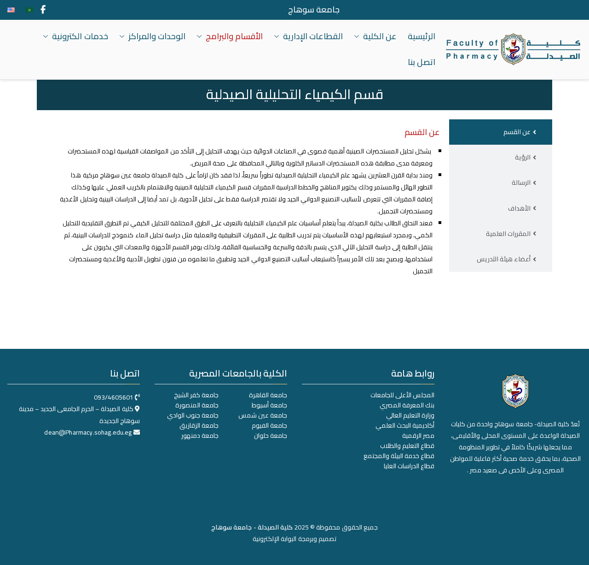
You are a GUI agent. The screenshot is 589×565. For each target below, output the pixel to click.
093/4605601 (113, 397)
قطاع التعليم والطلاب (407, 445)
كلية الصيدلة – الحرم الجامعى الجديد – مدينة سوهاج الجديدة (79, 414)
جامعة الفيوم (269, 425)
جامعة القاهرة (268, 395)
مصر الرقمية (418, 435)
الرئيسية (421, 36)
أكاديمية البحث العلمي (404, 425)
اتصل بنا (421, 62)
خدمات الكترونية (80, 36)
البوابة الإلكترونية (274, 539)
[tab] (500, 132)
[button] (358, 36)
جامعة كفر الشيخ (196, 395)
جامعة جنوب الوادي (193, 415)
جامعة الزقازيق (199, 425)
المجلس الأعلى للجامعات (402, 395)
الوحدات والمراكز (156, 36)
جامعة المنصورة (197, 405)
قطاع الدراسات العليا (409, 466)
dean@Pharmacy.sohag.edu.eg (88, 432)
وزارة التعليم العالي (410, 415)
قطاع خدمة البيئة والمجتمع (399, 456)
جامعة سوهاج (314, 9)
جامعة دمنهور (200, 435)
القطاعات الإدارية (313, 36)
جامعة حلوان (270, 435)
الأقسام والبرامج (234, 36)
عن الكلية (380, 36)
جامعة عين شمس (262, 415)
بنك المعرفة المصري (407, 405)
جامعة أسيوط (269, 405)
